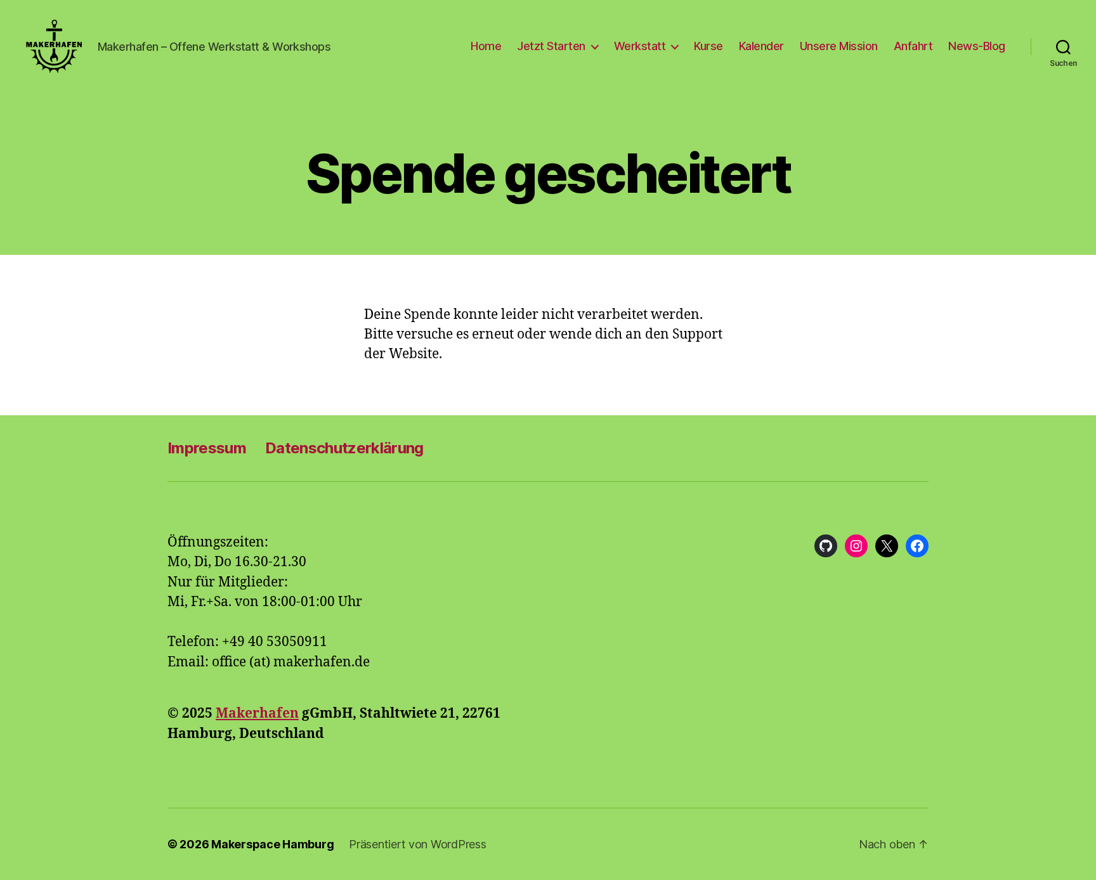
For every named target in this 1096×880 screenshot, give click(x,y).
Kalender (761, 46)
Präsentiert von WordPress (417, 844)
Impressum (206, 448)
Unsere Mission (839, 46)
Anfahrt (913, 46)
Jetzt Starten (551, 46)
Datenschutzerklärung (344, 448)
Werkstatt (640, 46)
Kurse (708, 46)
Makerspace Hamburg (272, 844)
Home (486, 46)
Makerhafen (257, 713)
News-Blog (976, 46)
